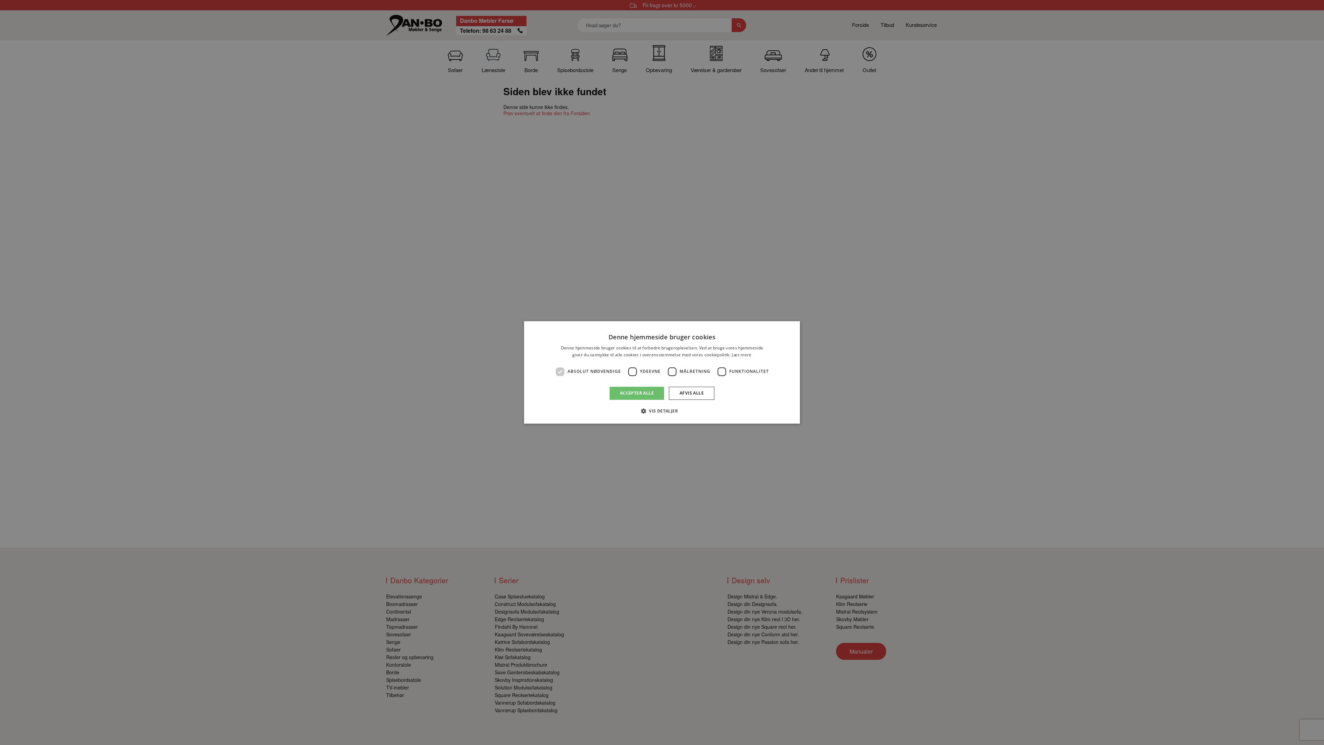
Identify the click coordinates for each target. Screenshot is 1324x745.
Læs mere (741, 355)
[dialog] (662, 372)
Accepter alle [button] (637, 393)
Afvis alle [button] (692, 393)
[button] (662, 411)
